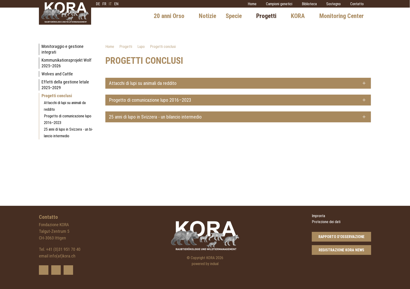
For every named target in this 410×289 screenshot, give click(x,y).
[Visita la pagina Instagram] (68, 270)
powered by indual (205, 263)
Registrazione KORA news (341, 250)
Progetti (125, 46)
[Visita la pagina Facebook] (56, 270)
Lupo (141, 46)
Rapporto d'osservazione (341, 236)
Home (109, 46)
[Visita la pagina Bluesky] (43, 270)
